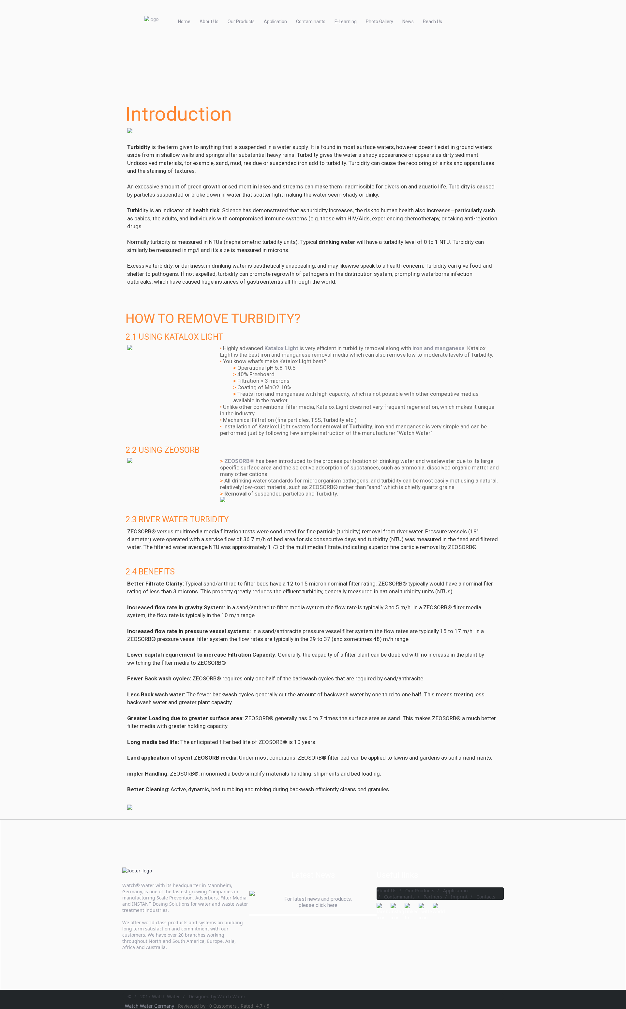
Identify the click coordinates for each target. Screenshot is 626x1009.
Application (275, 21)
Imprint (459, 897)
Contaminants (310, 21)
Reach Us (432, 21)
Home (184, 21)
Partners (433, 897)
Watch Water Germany (150, 1006)
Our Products (241, 21)
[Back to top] (602, 982)
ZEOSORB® (239, 461)
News (408, 21)
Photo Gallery (379, 21)
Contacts (485, 897)
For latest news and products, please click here (318, 902)
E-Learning (346, 21)
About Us (209, 21)
